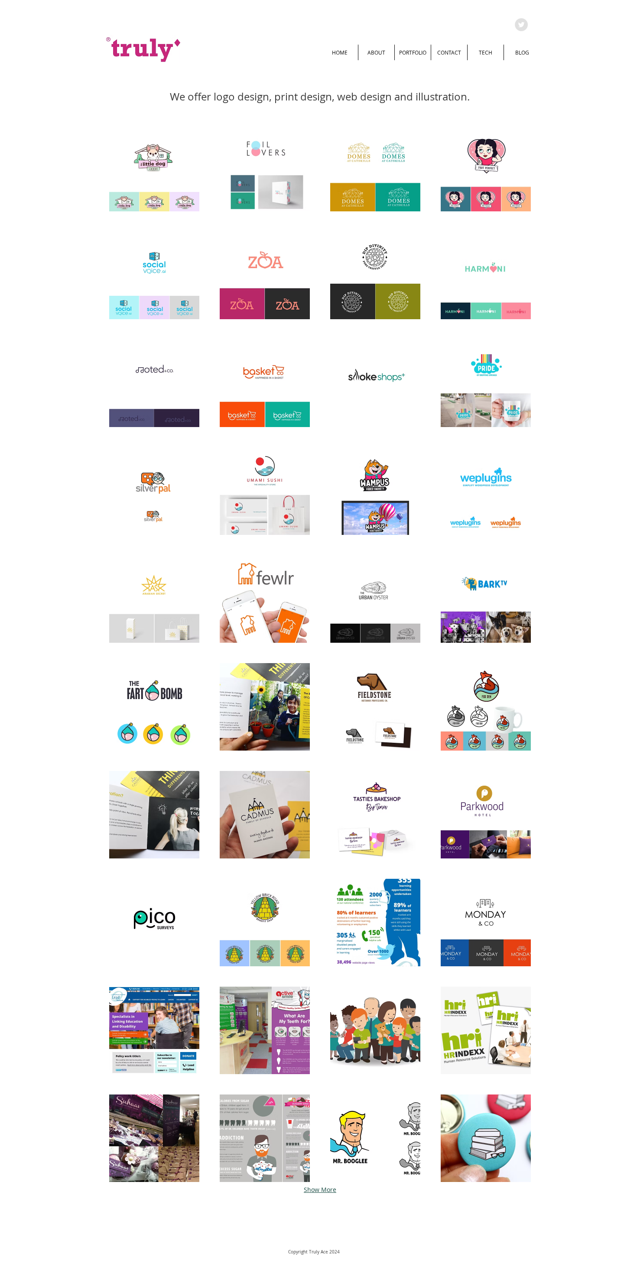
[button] (154, 167)
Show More (320, 1189)
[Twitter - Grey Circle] (521, 24)
